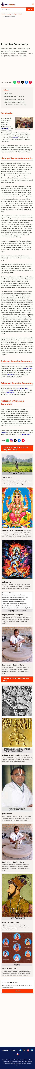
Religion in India (17, 14)
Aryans (20, 388)
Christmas (10, 374)
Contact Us (5, 1050)
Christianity (10, 392)
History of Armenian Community (14, 96)
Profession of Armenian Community (15, 105)
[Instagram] (17, 1054)
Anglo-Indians (26, 434)
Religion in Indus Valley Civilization (16, 755)
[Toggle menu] (33, 3)
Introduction (8, 94)
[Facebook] (20, 1050)
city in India (28, 368)
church (15, 137)
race (26, 388)
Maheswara (6, 582)
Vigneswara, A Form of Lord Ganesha (16, 530)
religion (11, 390)
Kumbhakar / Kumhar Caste (13, 665)
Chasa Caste (7, 477)
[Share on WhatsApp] (14, 82)
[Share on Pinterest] (30, 82)
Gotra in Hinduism (9, 968)
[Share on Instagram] (18, 82)
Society (9, 14)
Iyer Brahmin (7, 814)
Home (3, 14)
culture (3, 432)
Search (30, 9)
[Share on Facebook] (26, 82)
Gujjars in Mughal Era (10, 922)
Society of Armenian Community (14, 99)
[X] (24, 1050)
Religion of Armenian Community (14, 102)
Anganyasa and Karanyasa (12, 614)
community (4, 129)
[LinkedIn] (32, 1050)
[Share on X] (22, 82)
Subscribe (17, 991)
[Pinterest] (28, 1050)
